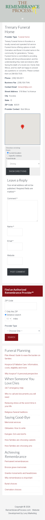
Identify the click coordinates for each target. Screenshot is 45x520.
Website (10, 255)
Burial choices (11, 484)
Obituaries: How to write (15, 428)
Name (10, 226)
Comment (12, 198)
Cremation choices (13, 489)
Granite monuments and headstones (21, 473)
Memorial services (13, 422)
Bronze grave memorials (15, 467)
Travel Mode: (11, 158)
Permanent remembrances (16, 461)
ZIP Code (9, 300)
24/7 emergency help (14, 388)
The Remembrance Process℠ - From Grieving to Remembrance (22, 7)
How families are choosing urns (18, 446)
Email (10, 241)
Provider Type (11, 326)
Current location (15, 153)
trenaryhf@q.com (25, 87)
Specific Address (15, 156)
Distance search (13, 315)
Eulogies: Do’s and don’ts (15, 434)
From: (8, 150)
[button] (22, 127)
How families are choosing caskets (20, 440)
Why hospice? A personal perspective (21, 373)
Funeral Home (24, 37)
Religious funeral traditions (16, 412)
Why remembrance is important (18, 478)
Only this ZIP (12, 311)
